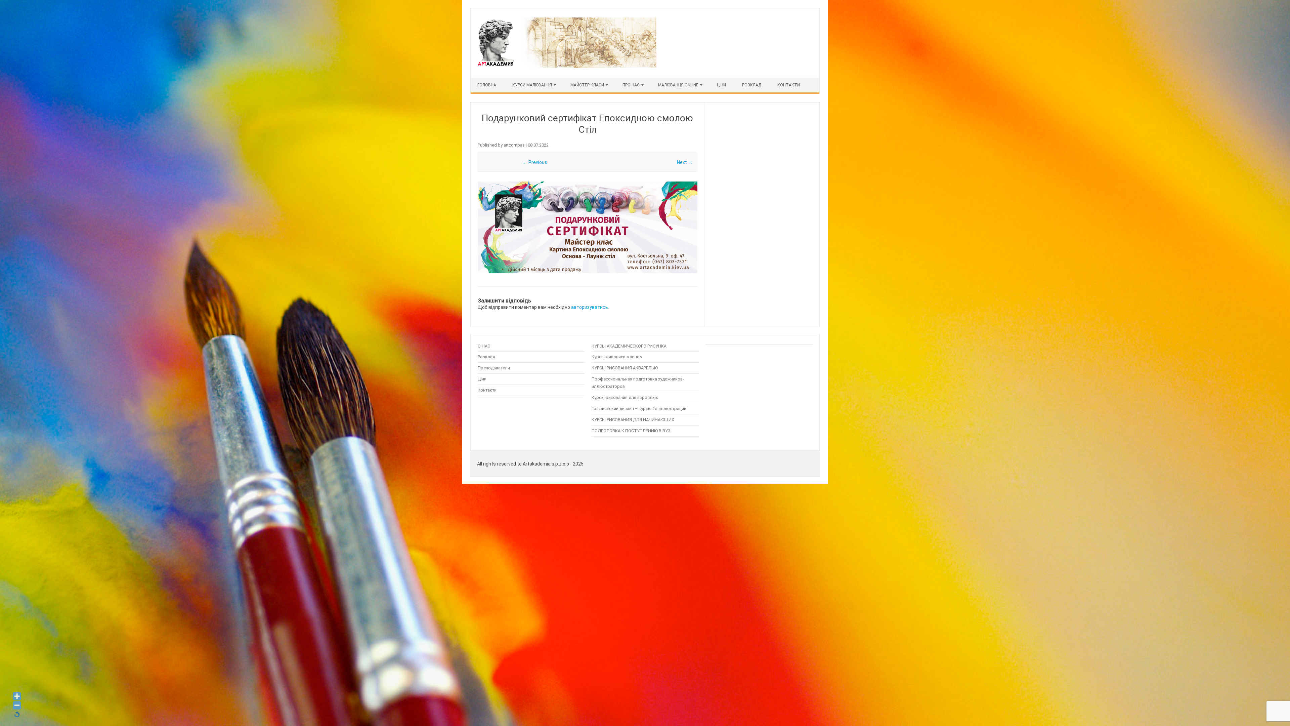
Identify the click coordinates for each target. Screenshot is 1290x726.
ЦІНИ (721, 85)
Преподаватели (494, 367)
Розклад (751, 85)
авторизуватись (589, 307)
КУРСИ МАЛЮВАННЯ (532, 85)
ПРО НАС (631, 85)
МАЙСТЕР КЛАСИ (587, 85)
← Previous (535, 162)
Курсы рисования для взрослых (625, 397)
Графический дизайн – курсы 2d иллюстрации (639, 408)
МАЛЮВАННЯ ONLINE (678, 85)
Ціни (482, 378)
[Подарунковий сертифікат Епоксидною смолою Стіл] (587, 228)
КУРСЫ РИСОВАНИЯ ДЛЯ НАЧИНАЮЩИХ (633, 419)
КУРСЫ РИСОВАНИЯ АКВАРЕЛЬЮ (625, 367)
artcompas (514, 145)
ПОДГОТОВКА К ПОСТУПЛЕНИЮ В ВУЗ (631, 430)
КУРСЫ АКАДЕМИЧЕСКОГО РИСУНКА (629, 346)
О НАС (484, 346)
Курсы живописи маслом (617, 356)
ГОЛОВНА (486, 85)
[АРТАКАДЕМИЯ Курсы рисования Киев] (566, 66)
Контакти (788, 85)
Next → (685, 162)
